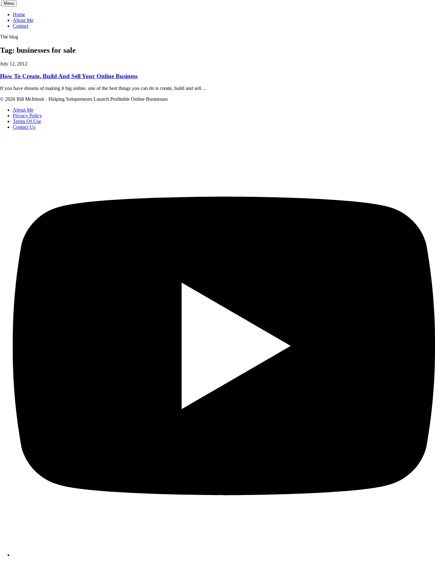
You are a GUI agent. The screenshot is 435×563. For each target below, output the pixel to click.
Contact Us (24, 127)
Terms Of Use (27, 121)
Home (19, 14)
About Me (23, 20)
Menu (9, 3)
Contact (20, 26)
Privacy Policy (27, 115)
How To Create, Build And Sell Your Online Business (69, 76)
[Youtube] (224, 555)
